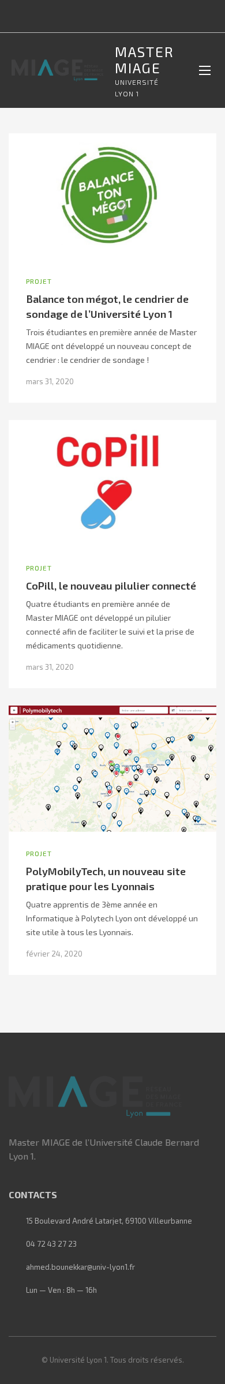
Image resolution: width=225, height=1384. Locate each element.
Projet (39, 281)
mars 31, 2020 (50, 381)
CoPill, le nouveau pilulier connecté (111, 585)
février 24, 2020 (54, 953)
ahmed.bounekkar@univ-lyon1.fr (80, 1267)
